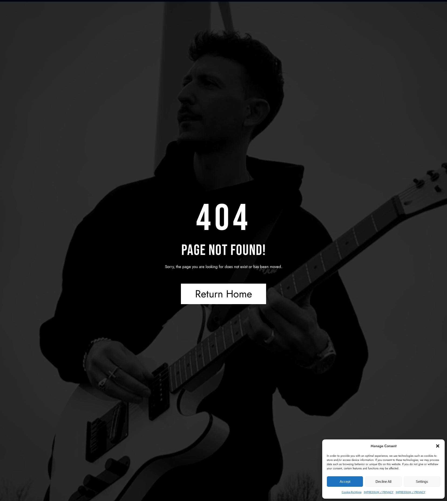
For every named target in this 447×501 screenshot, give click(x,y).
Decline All (383, 482)
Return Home (223, 293)
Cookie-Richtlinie (352, 492)
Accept (345, 482)
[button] (437, 446)
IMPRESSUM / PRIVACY (378, 492)
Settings (422, 482)
